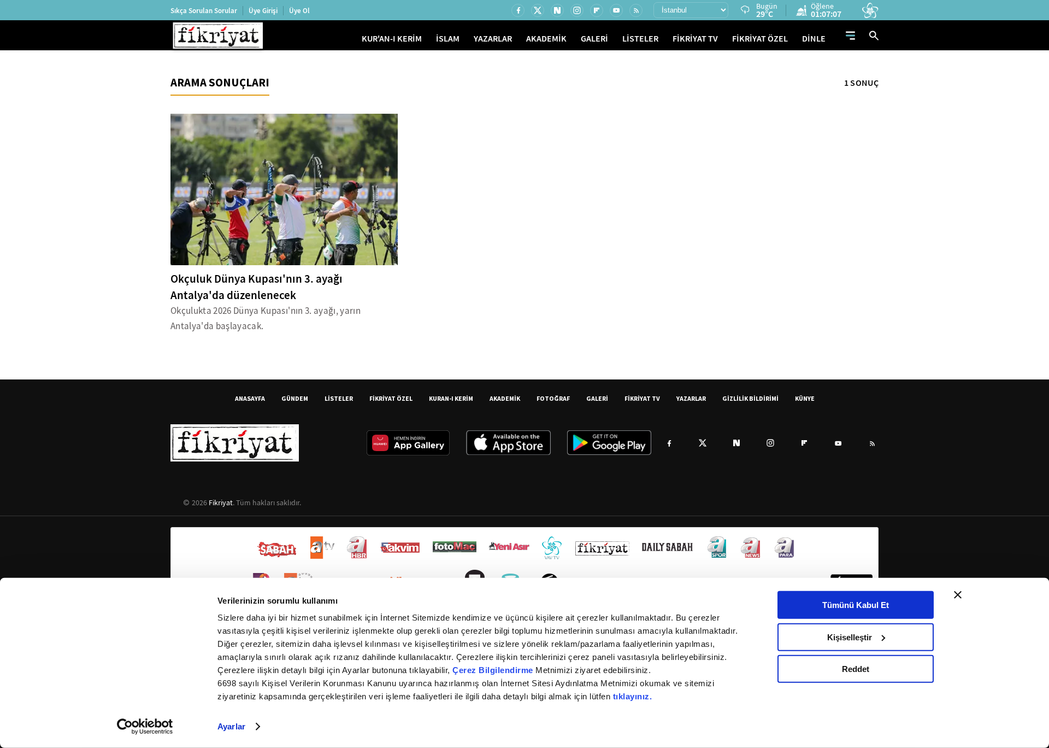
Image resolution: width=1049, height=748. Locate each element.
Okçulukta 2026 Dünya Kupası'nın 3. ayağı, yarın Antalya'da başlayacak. (265, 318)
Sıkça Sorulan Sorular (203, 10)
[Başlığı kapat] (958, 595)
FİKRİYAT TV (695, 38)
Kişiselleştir (849, 636)
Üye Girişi (263, 10)
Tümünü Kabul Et (855, 605)
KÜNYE (805, 398)
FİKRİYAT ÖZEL (760, 38)
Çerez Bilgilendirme (493, 670)
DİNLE (814, 38)
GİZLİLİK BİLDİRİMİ (750, 398)
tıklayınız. (632, 696)
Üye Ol (299, 10)
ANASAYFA (250, 398)
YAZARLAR (493, 38)
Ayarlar (231, 726)
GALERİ (594, 38)
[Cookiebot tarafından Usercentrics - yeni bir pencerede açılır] (145, 726)
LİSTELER (640, 38)
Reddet (855, 669)
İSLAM (447, 38)
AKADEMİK (546, 38)
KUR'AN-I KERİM (392, 38)
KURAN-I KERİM (451, 398)
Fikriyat (221, 502)
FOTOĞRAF (553, 398)
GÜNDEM (294, 398)
